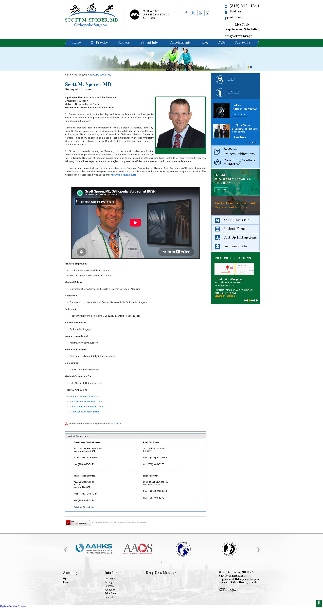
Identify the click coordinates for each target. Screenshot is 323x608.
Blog (205, 42)
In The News (241, 125)
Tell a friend (111, 593)
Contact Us (243, 42)
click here (116, 423)
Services (124, 42)
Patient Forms (234, 229)
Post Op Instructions (240, 237)
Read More (240, 140)
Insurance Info (235, 246)
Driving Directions (84, 507)
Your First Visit (236, 220)
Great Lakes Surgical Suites (84, 411)
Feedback (110, 589)
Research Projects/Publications (239, 151)
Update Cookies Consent (13, 606)
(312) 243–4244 (245, 6)
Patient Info (149, 42)
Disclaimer (110, 578)
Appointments (180, 42)
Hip (231, 80)
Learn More (221, 189)
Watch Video (240, 114)
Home (76, 42)
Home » (69, 74)
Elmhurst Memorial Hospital (84, 396)
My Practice (99, 42)
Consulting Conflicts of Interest (239, 162)
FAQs (221, 42)
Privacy (108, 582)
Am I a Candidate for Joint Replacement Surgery (234, 205)
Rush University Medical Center (86, 401)
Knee (233, 92)
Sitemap (109, 586)
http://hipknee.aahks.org (123, 174)
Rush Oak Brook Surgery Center (87, 406)
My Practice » (81, 74)
